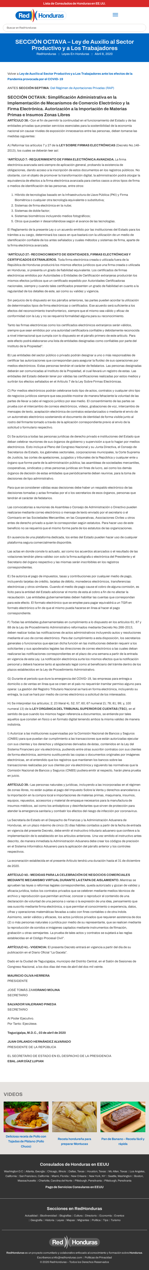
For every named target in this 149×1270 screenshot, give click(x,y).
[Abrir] (115, 14)
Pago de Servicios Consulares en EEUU (74, 1187)
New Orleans (78, 1176)
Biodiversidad (48, 1215)
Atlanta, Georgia (35, 1171)
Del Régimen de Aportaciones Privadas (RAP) (82, 88)
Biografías (65, 1215)
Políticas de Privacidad (98, 1257)
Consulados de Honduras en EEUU (74, 1164)
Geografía (36, 1220)
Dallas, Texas (76, 1171)
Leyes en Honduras (75, 54)
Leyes (60, 1220)
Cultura (78, 1215)
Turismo (116, 1220)
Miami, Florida (60, 1176)
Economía (105, 1215)
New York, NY (97, 1176)
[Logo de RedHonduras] (40, 15)
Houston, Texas (96, 1171)
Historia (49, 1220)
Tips (105, 1220)
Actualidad (31, 1215)
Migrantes (83, 1220)
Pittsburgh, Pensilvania (88, 1180)
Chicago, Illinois (56, 1171)
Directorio (91, 1215)
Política (96, 1220)
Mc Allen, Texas (117, 1171)
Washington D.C (13, 1171)
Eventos (119, 1215)
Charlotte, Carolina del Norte (55, 1180)
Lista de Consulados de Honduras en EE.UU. (74, 3)
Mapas (71, 1220)
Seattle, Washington (120, 1176)
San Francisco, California (34, 1176)
